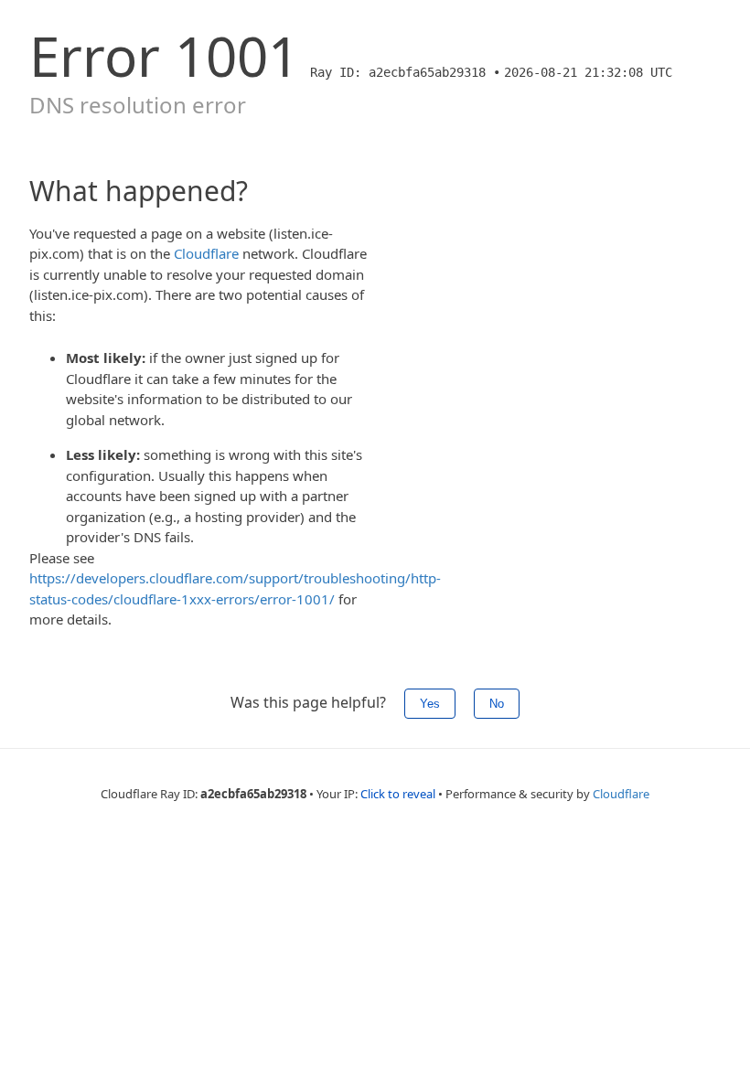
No (496, 703)
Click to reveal (397, 793)
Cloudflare (206, 253)
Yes (430, 703)
